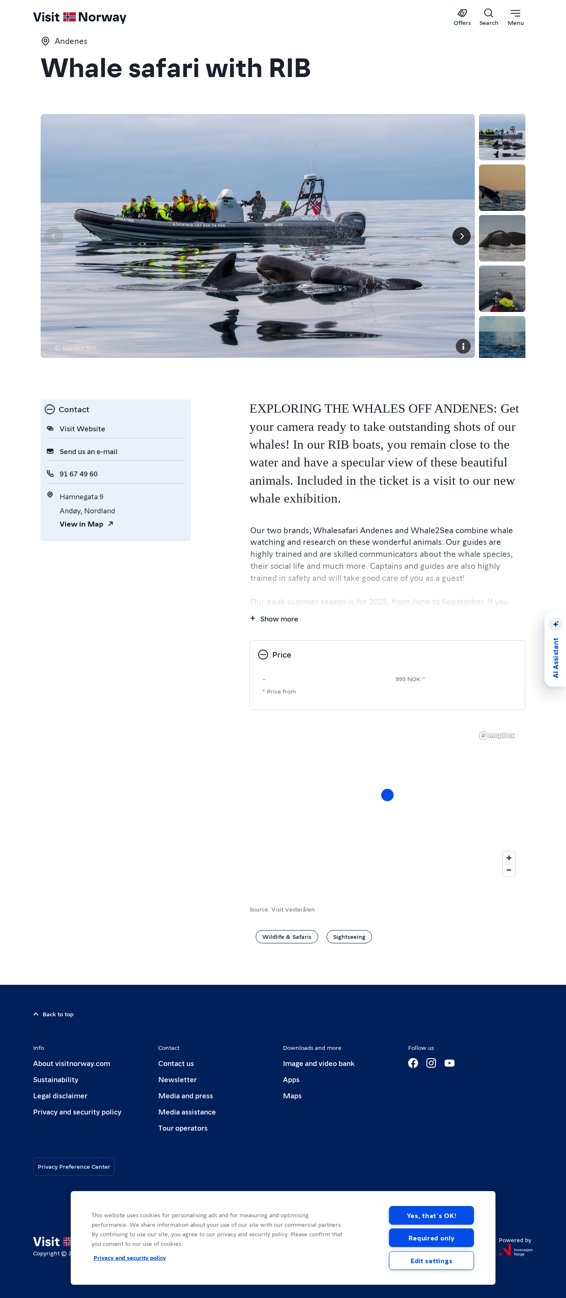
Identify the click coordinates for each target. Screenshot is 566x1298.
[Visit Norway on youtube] (450, 1063)
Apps (291, 1079)
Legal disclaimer (60, 1095)
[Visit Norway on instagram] (431, 1063)
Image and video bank (318, 1063)
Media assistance (187, 1111)
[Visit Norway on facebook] (413, 1063)
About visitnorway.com (71, 1063)
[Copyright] (463, 346)
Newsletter (177, 1079)
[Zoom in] (509, 858)
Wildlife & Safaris (287, 936)
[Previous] (54, 236)
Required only (431, 1237)
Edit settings (431, 1260)
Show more (279, 618)
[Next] (461, 236)
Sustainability (55, 1079)
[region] (387, 803)
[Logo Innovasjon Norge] (516, 1250)
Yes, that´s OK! (432, 1215)
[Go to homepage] (93, 17)
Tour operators (183, 1127)
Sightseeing (349, 936)
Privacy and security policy (77, 1111)
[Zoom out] (509, 870)
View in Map (81, 523)
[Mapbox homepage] (497, 735)
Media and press (185, 1095)
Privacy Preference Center (74, 1166)
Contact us (176, 1063)
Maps (292, 1095)
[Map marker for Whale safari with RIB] (387, 795)
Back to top (58, 1014)
